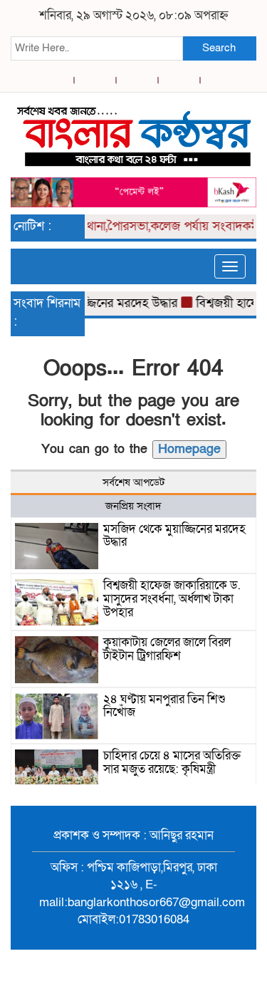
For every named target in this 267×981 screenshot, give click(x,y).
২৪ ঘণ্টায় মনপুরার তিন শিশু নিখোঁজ (164, 706)
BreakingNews (192, 965)
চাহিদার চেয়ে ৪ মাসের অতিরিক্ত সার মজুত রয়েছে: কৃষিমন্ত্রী (172, 762)
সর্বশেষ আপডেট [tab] (133, 482)
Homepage (189, 449)
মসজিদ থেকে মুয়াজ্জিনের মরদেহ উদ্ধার (174, 536)
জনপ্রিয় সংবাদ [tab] (133, 506)
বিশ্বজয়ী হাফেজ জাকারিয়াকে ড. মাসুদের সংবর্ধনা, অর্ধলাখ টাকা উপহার (172, 598)
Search (219, 48)
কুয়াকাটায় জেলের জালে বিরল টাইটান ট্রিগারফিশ (167, 649)
